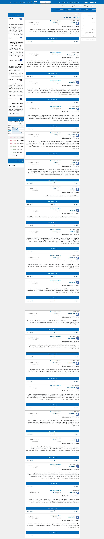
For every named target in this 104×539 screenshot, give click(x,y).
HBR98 (73, 162)
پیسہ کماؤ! (65, 2)
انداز (15, 2)
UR (10, 2)
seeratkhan (72, 413)
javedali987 (72, 108)
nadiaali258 (72, 257)
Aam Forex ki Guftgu (83, 6)
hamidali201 (71, 338)
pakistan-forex (71, 387)
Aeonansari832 (71, 363)
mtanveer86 (71, 282)
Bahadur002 (71, 517)
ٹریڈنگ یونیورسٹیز (90, 39)
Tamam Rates (16, 155)
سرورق (92, 6)
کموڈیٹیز (93, 25)
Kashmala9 (72, 492)
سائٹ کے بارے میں (74, 2)
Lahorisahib (71, 82)
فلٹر (76, 14)
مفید (59, 2)
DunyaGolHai (71, 134)
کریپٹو (93, 22)
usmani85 (72, 440)
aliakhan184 (71, 313)
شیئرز (93, 29)
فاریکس (93, 18)
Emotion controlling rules (69, 6)
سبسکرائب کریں (35, 24)
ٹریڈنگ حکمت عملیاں (90, 32)
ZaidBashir (72, 466)
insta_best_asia (12, 165)
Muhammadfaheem (73, 55)
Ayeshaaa (72, 231)
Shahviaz (72, 189)
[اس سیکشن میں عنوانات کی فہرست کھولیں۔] (82, 18)
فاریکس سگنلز (92, 36)
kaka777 (73, 23)
